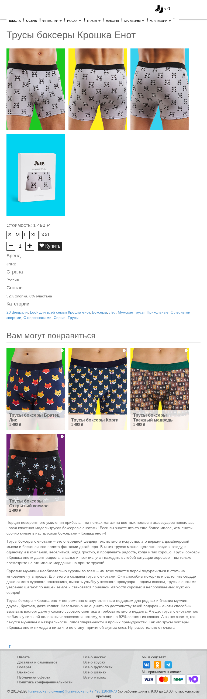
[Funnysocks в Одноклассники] (158, 664)
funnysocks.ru (39, 691)
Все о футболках (97, 667)
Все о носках (94, 657)
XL (34, 234)
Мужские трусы (131, 312)
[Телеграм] (168, 664)
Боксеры (99, 312)
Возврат (24, 667)
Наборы (112, 20)
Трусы (92, 20)
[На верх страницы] (9, 646)
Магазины (133, 20)
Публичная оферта (33, 677)
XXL (45, 234)
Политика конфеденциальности (45, 682)
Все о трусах (94, 662)
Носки (72, 20)
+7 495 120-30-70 (103, 691)
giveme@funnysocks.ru (69, 691)
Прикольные (157, 312)
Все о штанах (94, 672)
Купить (52, 246)
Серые (59, 317)
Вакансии (25, 672)
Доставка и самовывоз (37, 662)
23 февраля (17, 312)
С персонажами (37, 317)
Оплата (23, 657)
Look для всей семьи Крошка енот (60, 312)
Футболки (50, 20)
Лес (112, 312)
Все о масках (94, 677)
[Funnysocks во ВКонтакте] (147, 664)
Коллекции (159, 20)
